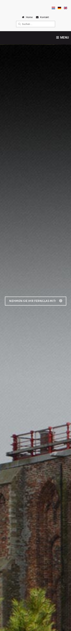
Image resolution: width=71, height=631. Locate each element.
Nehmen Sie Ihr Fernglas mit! (32, 301)
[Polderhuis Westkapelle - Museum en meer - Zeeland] (7, 8)
